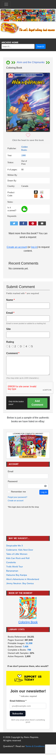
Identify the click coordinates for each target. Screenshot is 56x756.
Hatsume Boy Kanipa (16, 575)
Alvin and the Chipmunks (30, 62)
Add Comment (37, 403)
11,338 (29, 643)
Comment (12, 353)
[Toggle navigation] (6, 4)
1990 (23, 155)
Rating (10, 342)
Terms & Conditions (34, 746)
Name (10, 300)
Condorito (11, 562)
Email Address (18, 701)
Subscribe (17, 713)
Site (8, 329)
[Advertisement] (28, 522)
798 (29, 650)
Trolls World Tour (14, 566)
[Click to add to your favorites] (28, 135)
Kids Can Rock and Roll (17, 558)
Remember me (18, 491)
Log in (44, 492)
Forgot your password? (17, 497)
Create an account (17, 247)
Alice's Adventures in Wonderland (22, 579)
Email (10, 313)
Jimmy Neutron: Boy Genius (20, 583)
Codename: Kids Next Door (19, 550)
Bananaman (12, 571)
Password (12, 481)
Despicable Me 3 (14, 545)
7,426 (25, 646)
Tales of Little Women (16, 554)
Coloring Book (28, 622)
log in (34, 247)
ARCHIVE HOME (10, 42)
